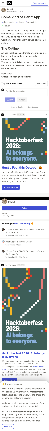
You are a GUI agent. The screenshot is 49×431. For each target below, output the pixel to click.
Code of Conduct (17, 107)
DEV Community (22, 223)
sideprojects (8, 22)
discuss (6, 26)
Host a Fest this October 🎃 (22, 167)
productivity (32, 22)
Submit (10, 100)
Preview (21, 100)
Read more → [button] (9, 380)
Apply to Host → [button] (11, 187)
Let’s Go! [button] (8, 426)
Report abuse (33, 107)
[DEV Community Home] (9, 3)
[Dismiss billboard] (45, 384)
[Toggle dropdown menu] (46, 114)
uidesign (20, 22)
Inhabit (10, 9)
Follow (24, 208)
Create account (39, 3)
